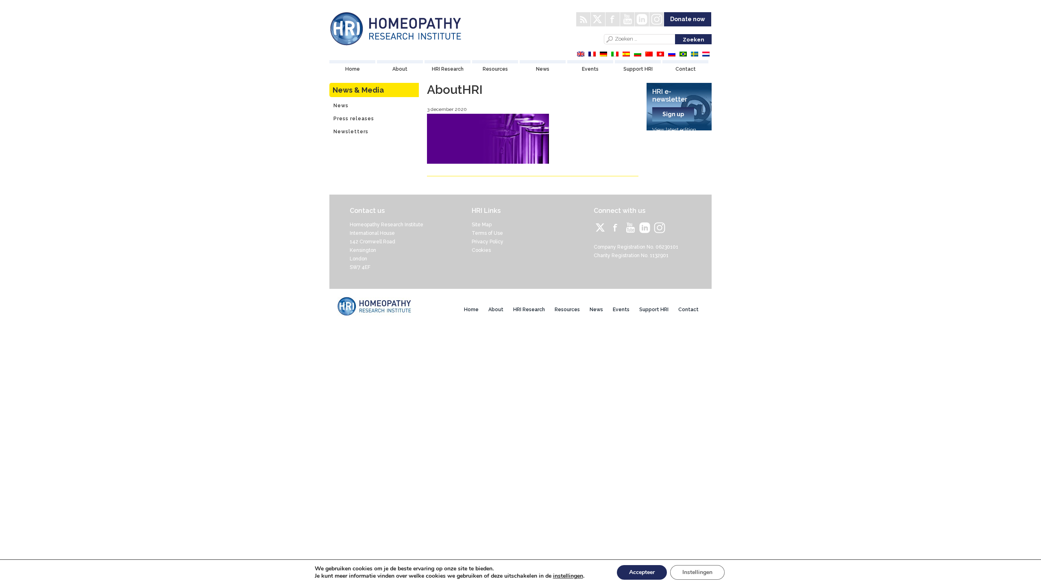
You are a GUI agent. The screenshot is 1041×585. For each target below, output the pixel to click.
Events (590, 69)
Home (352, 69)
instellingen (568, 576)
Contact (685, 69)
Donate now (687, 19)
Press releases (353, 118)
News (542, 69)
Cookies (481, 250)
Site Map (482, 225)
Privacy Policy (487, 242)
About (399, 69)
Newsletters (350, 131)
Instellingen (697, 572)
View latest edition (674, 130)
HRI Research (448, 69)
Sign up (673, 114)
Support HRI (638, 69)
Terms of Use (487, 233)
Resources (495, 69)
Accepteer (642, 572)
